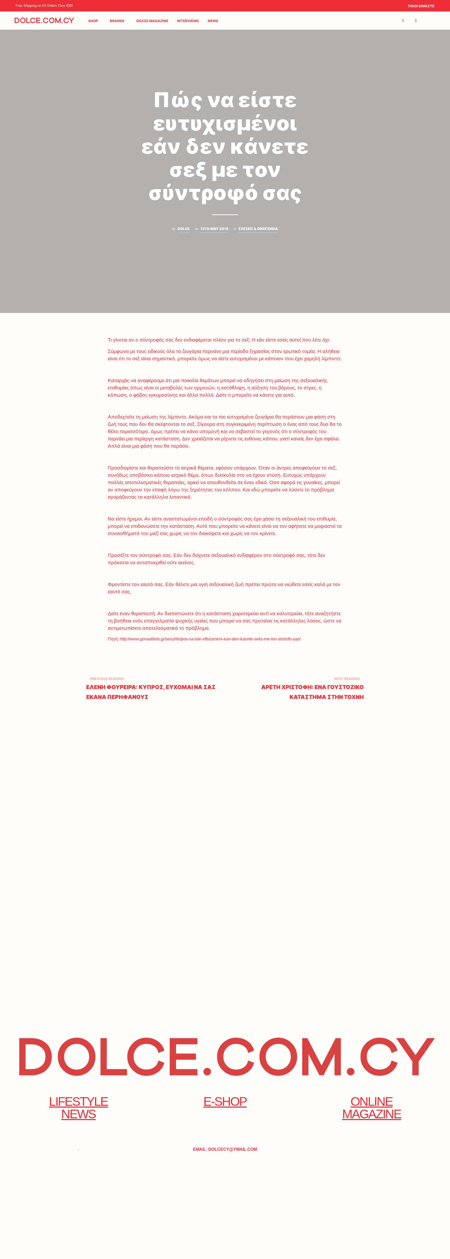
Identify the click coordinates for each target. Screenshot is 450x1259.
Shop (93, 21)
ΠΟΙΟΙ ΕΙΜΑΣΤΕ (421, 6)
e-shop (225, 1101)
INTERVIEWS (188, 21)
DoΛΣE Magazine (152, 21)
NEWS (213, 21)
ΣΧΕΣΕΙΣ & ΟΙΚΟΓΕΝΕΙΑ (258, 229)
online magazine (371, 1108)
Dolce (184, 229)
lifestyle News (78, 1108)
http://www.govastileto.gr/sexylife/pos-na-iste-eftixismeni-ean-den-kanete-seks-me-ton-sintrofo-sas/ (210, 639)
